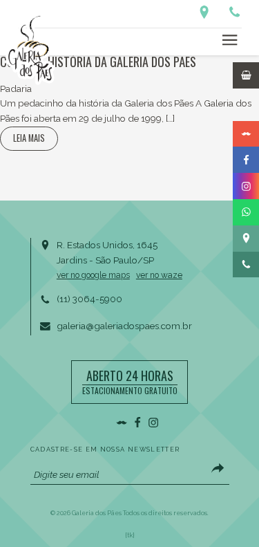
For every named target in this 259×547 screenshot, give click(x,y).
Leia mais (29, 138)
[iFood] (246, 108)
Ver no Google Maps (93, 275)
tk (130, 535)
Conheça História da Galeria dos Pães (98, 62)
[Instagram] (246, 186)
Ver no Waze (159, 275)
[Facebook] (246, 160)
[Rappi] (246, 134)
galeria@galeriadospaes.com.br (124, 325)
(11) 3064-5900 (89, 298)
